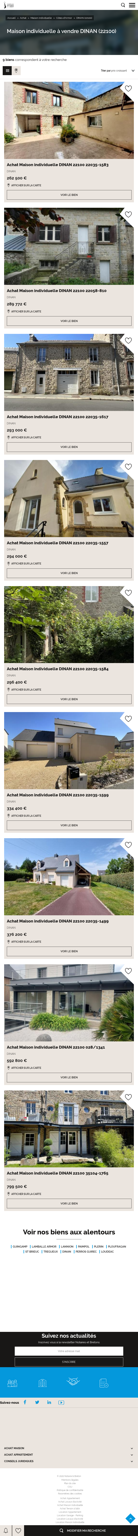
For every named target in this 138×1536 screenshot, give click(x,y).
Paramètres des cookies (70, 1493)
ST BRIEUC (32, 1251)
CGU (70, 1487)
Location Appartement (70, 1512)
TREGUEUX (50, 1251)
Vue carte (16, 70)
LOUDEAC (107, 1251)
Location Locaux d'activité (70, 1519)
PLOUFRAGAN (117, 1246)
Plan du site (70, 1483)
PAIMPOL (83, 1246)
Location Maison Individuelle (70, 1522)
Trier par (106, 70)
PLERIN (99, 1246)
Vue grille (7, 70)
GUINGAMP (20, 1246)
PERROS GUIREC (86, 1251)
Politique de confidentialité (70, 1490)
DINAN (66, 1251)
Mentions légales (70, 1480)
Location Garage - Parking (70, 1515)
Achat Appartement (70, 1498)
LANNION (67, 1246)
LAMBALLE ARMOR (44, 1246)
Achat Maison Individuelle (70, 1505)
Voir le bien (69, 195)
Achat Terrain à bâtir (70, 1508)
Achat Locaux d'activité (70, 1502)
